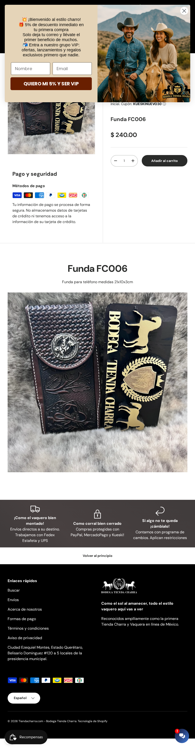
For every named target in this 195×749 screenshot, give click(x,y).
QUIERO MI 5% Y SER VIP (51, 83)
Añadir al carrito (164, 161)
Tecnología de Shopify (92, 721)
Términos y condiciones (28, 628)
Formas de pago (22, 618)
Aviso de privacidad (25, 637)
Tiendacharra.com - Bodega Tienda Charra (48, 721)
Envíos (13, 599)
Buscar (14, 590)
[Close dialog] (184, 11)
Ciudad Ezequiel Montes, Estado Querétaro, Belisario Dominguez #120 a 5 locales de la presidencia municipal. (45, 653)
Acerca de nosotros (25, 609)
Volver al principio (97, 556)
